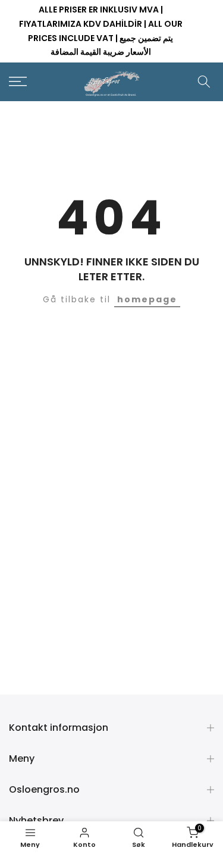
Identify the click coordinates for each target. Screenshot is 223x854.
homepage (147, 299)
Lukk (205, 31)
